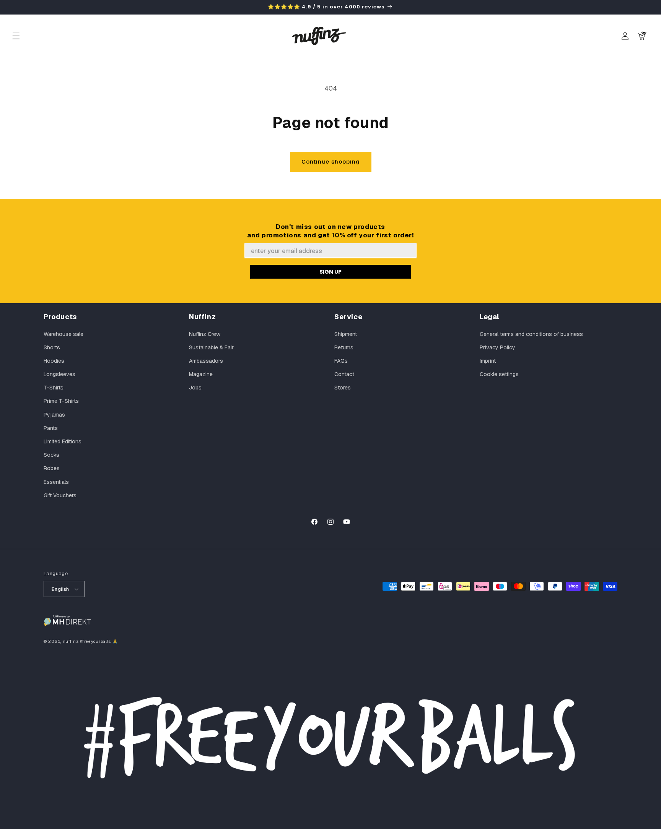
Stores (342, 387)
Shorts (52, 347)
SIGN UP (330, 272)
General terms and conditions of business (531, 334)
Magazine (201, 374)
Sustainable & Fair (211, 347)
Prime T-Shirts (61, 400)
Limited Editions (62, 441)
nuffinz (71, 641)
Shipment (345, 334)
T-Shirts (53, 387)
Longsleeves (59, 374)
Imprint (488, 360)
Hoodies (54, 360)
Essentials (56, 482)
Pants (51, 428)
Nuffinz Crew (204, 334)
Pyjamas (54, 414)
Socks (51, 454)
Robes (52, 468)
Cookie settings (499, 374)
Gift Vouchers (60, 495)
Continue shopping (330, 161)
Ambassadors (206, 360)
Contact (344, 374)
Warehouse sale (63, 334)
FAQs (341, 360)
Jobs (195, 387)
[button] (16, 36)
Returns (343, 347)
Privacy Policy (497, 347)
